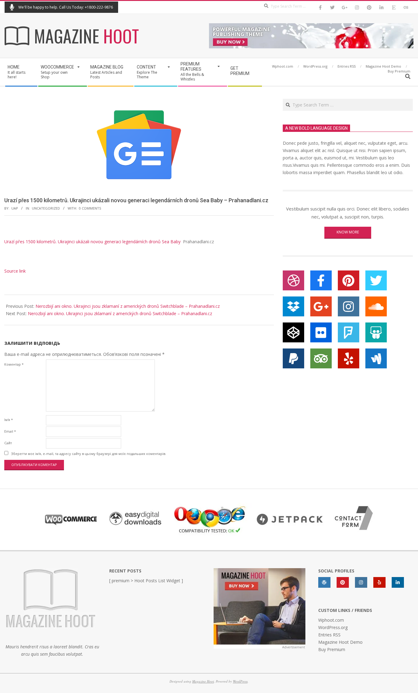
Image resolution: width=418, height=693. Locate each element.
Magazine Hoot (203, 681)
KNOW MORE (348, 232)
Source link (15, 271)
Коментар (14, 364)
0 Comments (90, 208)
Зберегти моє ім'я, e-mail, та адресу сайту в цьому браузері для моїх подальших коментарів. (88, 453)
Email (10, 431)
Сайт (8, 443)
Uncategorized (46, 208)
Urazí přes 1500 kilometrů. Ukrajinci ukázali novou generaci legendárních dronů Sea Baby (92, 241)
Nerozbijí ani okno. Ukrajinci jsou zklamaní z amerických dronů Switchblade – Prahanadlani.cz (127, 306)
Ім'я (8, 419)
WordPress (240, 681)
